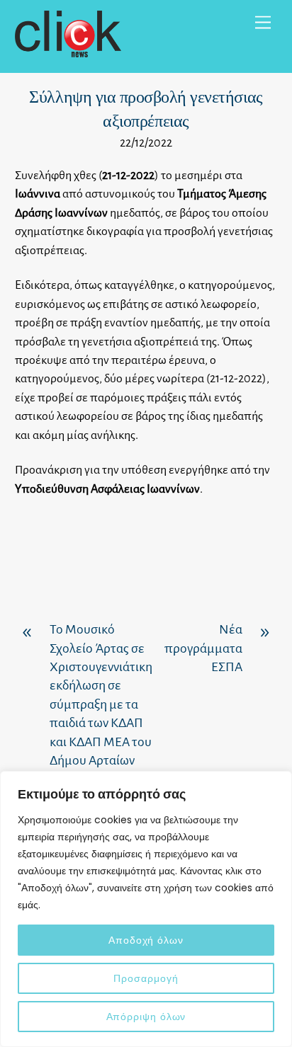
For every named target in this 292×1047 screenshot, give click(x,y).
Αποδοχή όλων (146, 940)
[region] (146, 909)
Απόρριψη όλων (146, 1016)
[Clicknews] (68, 51)
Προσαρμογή (145, 978)
